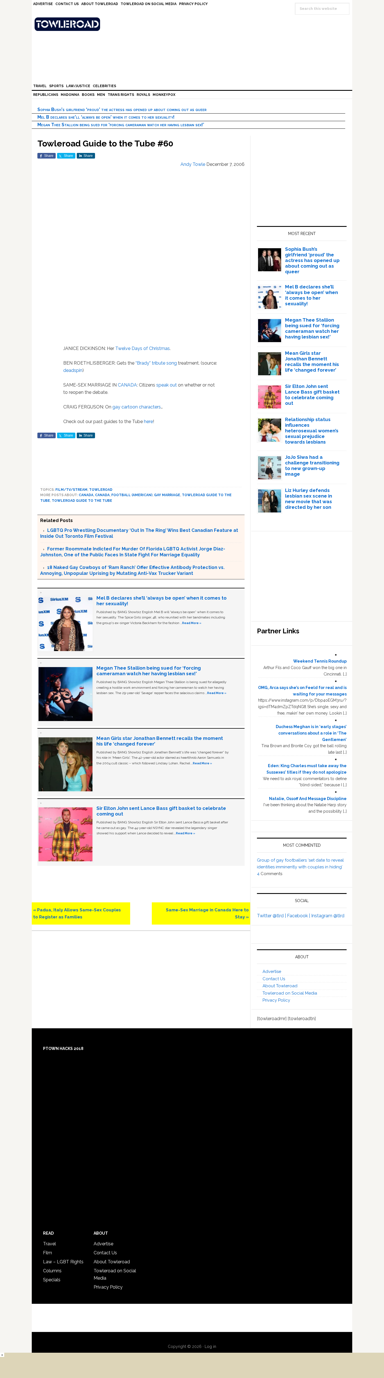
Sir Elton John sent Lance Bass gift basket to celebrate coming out (312, 394)
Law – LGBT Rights (63, 1261)
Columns (52, 1270)
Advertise (272, 971)
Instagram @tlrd (327, 915)
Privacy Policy (276, 1000)
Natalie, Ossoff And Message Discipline (308, 798)
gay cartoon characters (136, 407)
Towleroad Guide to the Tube (82, 501)
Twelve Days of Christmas (142, 348)
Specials (51, 1279)
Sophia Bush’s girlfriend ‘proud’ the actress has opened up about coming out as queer (122, 109)
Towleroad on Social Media (290, 993)
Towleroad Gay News (193, 24)
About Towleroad (280, 985)
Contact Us (274, 978)
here (148, 421)
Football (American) (131, 495)
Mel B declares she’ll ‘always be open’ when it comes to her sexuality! (106, 117)
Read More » (191, 623)
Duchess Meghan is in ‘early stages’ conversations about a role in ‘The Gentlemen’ (311, 733)
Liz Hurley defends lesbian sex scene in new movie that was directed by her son (308, 498)
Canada (86, 495)
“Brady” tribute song (156, 363)
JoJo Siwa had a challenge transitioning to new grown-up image (312, 465)
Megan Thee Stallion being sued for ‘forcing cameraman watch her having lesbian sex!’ (120, 124)
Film (47, 1252)
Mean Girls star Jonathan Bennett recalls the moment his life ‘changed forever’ (312, 361)
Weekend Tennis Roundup (320, 661)
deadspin (72, 370)
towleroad (100, 490)
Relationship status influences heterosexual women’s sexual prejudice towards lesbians (311, 431)
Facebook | (299, 915)
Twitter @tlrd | (272, 915)
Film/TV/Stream (71, 490)
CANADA (127, 385)
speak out (166, 385)
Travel (49, 1243)
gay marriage (167, 495)
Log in (210, 1346)
